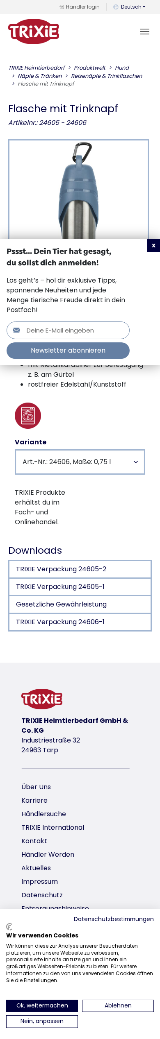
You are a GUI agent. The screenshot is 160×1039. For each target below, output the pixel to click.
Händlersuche (43, 814)
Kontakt (34, 841)
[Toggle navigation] (145, 31)
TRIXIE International (52, 827)
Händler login (83, 6)
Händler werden (47, 854)
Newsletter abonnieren (68, 350)
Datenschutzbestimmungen (114, 919)
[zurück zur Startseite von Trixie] (33, 31)
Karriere (34, 800)
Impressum (39, 881)
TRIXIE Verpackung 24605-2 (61, 569)
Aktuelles (36, 868)
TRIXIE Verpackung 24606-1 (60, 622)
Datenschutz (42, 895)
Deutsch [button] (131, 6)
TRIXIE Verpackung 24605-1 (60, 586)
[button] (153, 245)
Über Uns (36, 787)
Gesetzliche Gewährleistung (61, 604)
